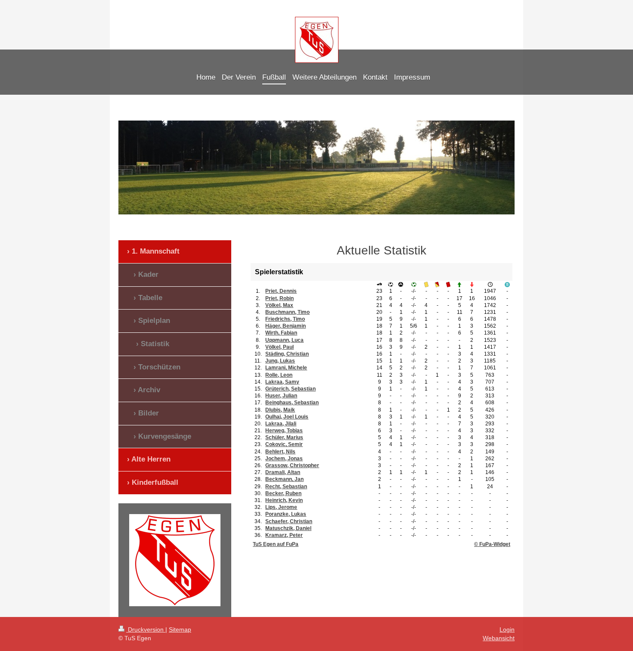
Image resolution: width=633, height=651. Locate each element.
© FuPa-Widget (492, 544)
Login (507, 629)
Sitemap (180, 629)
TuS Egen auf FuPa (275, 544)
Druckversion (145, 629)
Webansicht (499, 638)
